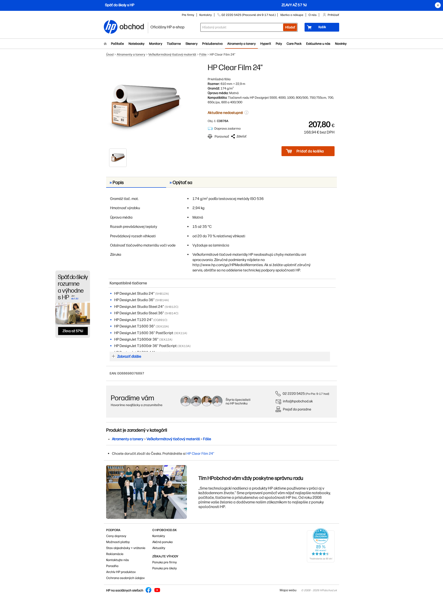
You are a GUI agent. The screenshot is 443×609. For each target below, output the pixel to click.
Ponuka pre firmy (164, 562)
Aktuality (158, 548)
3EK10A (162, 326)
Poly (279, 44)
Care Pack (294, 44)
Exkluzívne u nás (318, 44)
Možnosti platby (118, 542)
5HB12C (171, 307)
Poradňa (112, 566)
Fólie (203, 54)
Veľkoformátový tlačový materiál (172, 54)
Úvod (110, 54)
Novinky (341, 44)
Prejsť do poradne (297, 409)
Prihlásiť (333, 15)
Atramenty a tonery (241, 44)
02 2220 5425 (294, 393)
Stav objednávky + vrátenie (125, 548)
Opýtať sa (181, 182)
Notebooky (136, 44)
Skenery (192, 44)
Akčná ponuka (162, 542)
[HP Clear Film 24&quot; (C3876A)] (145, 105)
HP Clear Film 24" (200, 453)
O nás (312, 15)
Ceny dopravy (116, 536)
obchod (132, 25)
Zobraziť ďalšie (129, 356)
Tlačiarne (174, 44)
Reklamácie (114, 554)
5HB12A (162, 293)
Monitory (155, 44)
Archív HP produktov (121, 572)
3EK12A (165, 339)
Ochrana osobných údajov (125, 578)
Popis (117, 182)
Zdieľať (241, 136)
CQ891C (160, 320)
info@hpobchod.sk (298, 401)
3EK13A (184, 346)
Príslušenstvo (212, 44)
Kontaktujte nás (117, 560)
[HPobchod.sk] (111, 27)
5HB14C (171, 313)
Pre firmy (188, 15)
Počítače (117, 44)
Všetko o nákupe (291, 15)
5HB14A (162, 300)
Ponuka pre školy (164, 568)
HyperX (265, 44)
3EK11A (180, 333)
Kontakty (205, 15)
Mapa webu (288, 590)
